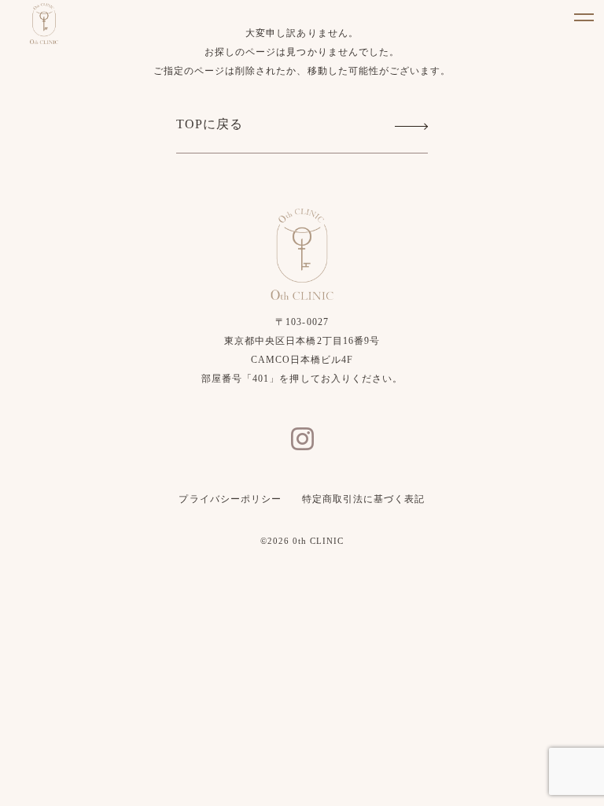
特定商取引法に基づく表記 (363, 499)
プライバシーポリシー (230, 499)
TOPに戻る (209, 124)
